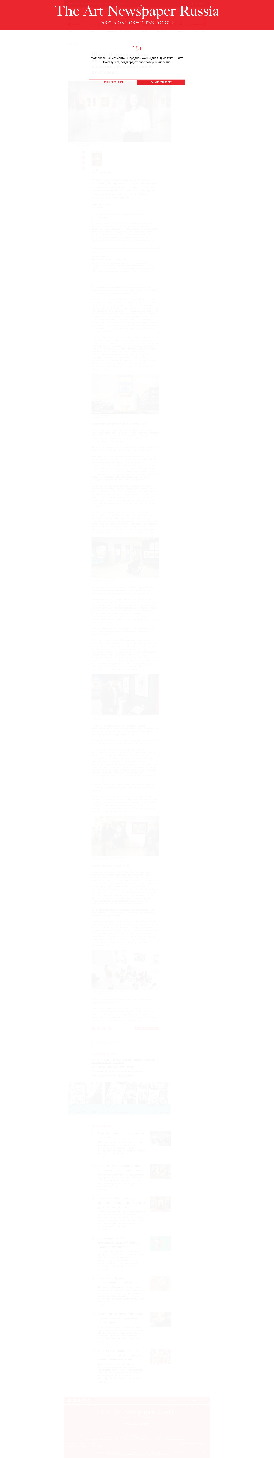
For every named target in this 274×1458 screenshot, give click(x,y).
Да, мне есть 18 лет (161, 82)
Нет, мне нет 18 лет (113, 82)
